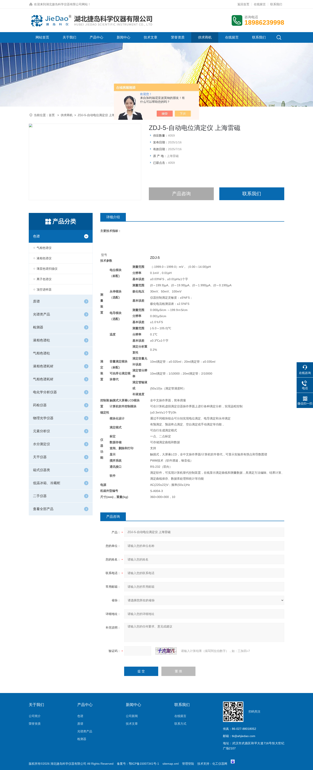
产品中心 (96, 37)
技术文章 (150, 37)
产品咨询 (181, 193)
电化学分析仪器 (45, 392)
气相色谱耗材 (43, 379)
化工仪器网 (219, 763)
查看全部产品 (43, 509)
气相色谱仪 (44, 248)
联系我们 (276, 4)
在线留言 (260, 4)
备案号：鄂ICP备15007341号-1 (138, 763)
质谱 (36, 301)
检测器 (38, 327)
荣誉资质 (178, 37)
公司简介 (35, 716)
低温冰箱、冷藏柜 (46, 483)
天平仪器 (40, 457)
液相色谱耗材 (43, 366)
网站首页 (42, 37)
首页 (52, 115)
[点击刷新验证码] (166, 650)
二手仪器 (40, 496)
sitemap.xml (170, 763)
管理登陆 (188, 763)
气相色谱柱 (41, 353)
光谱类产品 (41, 314)
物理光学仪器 (43, 418)
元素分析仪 (41, 431)
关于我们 (69, 37)
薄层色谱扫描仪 (47, 268)
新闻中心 (123, 37)
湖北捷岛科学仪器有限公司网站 (67, 4)
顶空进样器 (44, 289)
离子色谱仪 (44, 279)
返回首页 (243, 4)
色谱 (36, 236)
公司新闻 (132, 716)
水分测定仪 (41, 444)
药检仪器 (40, 405)
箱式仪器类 (41, 470)
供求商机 (205, 37)
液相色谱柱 (41, 340)
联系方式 (180, 723)
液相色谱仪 (44, 258)
